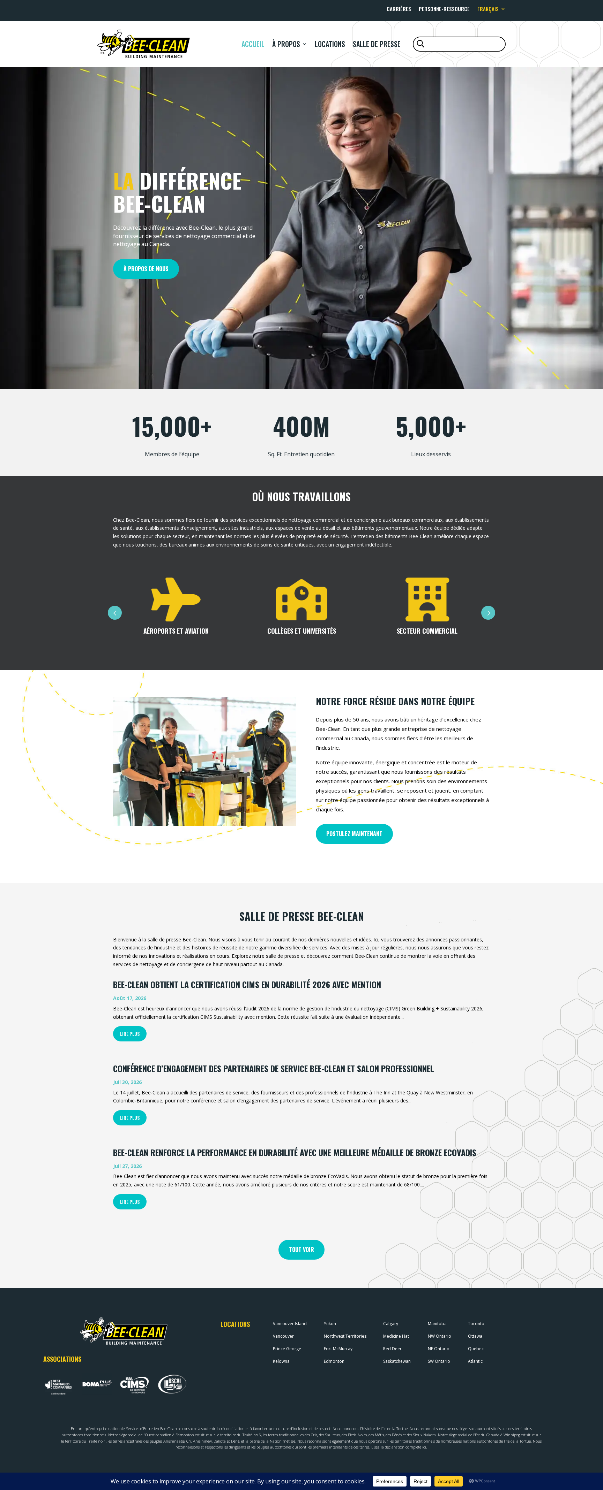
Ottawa (475, 1336)
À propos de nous (146, 269)
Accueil (253, 44)
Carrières (399, 9)
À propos (286, 44)
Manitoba (437, 1324)
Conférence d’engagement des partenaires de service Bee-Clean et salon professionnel (273, 1068)
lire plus (130, 1033)
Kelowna (281, 1361)
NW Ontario (439, 1336)
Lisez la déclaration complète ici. (399, 1447)
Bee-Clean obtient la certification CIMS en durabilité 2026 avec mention (247, 984)
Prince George (287, 1349)
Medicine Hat (396, 1336)
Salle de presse (377, 44)
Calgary (390, 1324)
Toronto (476, 1324)
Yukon (330, 1324)
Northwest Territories (345, 1336)
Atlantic (475, 1361)
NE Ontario (438, 1349)
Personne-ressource (444, 9)
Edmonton (334, 1361)
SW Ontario (439, 1361)
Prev (115, 613)
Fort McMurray (338, 1349)
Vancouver (283, 1336)
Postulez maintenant (354, 834)
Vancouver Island (290, 1324)
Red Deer (392, 1349)
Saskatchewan (397, 1361)
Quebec (476, 1349)
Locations (330, 44)
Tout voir (301, 1249)
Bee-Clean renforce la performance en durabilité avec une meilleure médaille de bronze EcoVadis (294, 1152)
